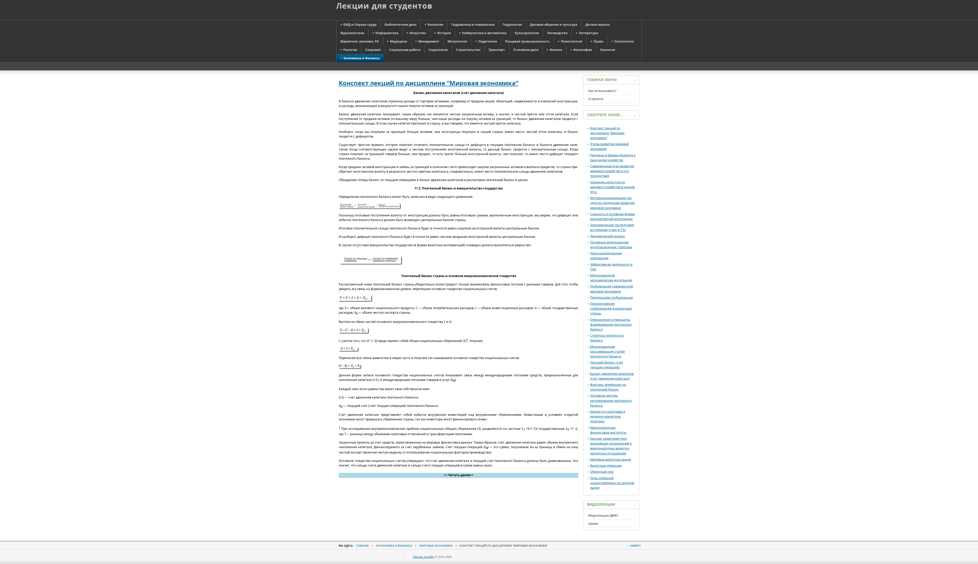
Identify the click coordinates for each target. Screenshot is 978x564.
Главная (362, 545)
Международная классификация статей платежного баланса (607, 352)
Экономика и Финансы (394, 545)
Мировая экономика (436, 545)
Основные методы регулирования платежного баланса (611, 400)
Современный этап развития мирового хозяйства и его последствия (612, 171)
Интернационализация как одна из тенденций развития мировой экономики (612, 203)
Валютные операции (606, 465)
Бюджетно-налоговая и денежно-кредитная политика (607, 416)
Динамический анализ (607, 236)
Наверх (635, 545)
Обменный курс (602, 472)
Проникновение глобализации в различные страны (611, 308)
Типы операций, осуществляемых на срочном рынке (612, 483)
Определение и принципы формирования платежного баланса (611, 325)
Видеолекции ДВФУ (603, 515)
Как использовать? (602, 91)
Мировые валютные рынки (610, 459)
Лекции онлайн (423, 557)
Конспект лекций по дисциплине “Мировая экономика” (429, 83)
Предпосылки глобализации (611, 297)
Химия (593, 523)
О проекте (595, 99)
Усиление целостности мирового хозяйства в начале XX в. (612, 187)
